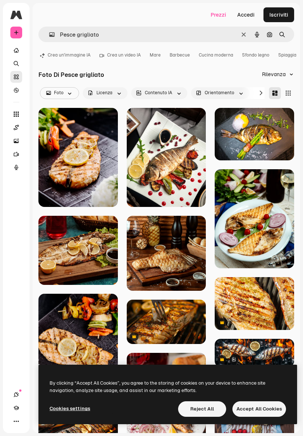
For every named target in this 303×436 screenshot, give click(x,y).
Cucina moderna (216, 55)
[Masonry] (275, 93)
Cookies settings (70, 408)
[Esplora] (16, 90)
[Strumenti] (16, 114)
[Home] (16, 50)
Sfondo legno (255, 55)
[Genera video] (16, 154)
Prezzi (218, 14)
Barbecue (180, 55)
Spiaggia (287, 55)
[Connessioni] (16, 395)
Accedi (246, 14)
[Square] (288, 93)
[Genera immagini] (16, 141)
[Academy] (16, 408)
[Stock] (16, 77)
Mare (155, 55)
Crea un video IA (124, 55)
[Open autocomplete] (49, 34)
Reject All (202, 409)
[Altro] (16, 421)
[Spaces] (16, 127)
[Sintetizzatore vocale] (16, 167)
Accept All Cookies (259, 409)
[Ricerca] (16, 63)
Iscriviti (278, 14)
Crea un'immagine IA (69, 55)
